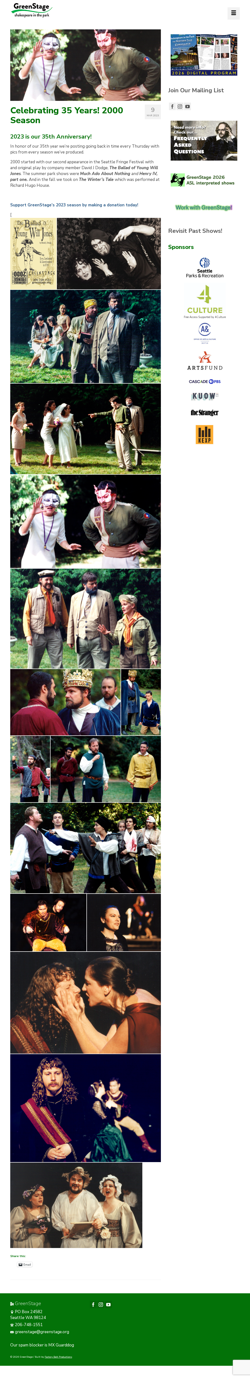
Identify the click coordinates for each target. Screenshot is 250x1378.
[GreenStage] (46, 10)
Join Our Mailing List (196, 90)
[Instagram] (180, 106)
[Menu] (234, 13)
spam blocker (31, 1345)
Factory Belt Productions (58, 1357)
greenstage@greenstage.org (42, 1332)
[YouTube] (187, 106)
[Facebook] (172, 106)
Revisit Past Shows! (195, 231)
